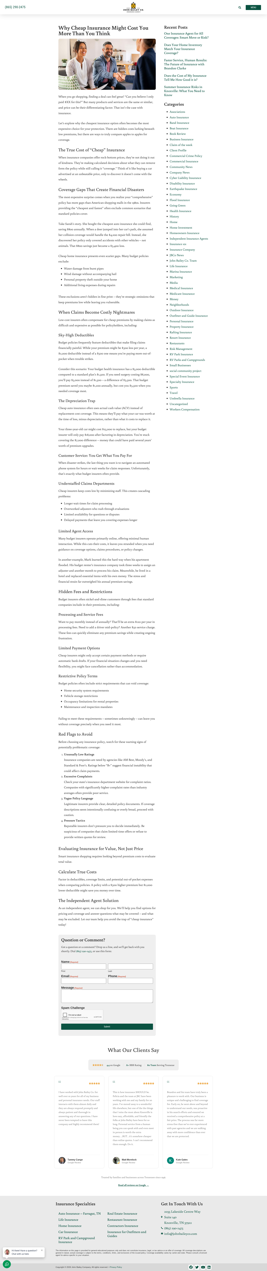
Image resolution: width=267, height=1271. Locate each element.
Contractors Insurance (122, 1225)
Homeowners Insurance (184, 233)
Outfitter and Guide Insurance (189, 316)
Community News (181, 167)
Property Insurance (182, 327)
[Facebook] (191, 1267)
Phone (117, 976)
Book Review (178, 134)
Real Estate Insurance (122, 1213)
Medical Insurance (181, 288)
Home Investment (181, 227)
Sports (174, 387)
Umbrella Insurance (182, 398)
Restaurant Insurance (122, 1219)
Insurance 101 (178, 244)
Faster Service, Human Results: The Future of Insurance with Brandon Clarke (185, 64)
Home (173, 222)
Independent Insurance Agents (189, 238)
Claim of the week (181, 145)
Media (174, 283)
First (63, 971)
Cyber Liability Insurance (185, 178)
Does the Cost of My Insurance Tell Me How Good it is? (185, 77)
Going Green (178, 205)
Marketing (176, 277)
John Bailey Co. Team (183, 260)
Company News (180, 172)
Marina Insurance (181, 271)
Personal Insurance (181, 321)
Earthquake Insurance (183, 189)
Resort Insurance (180, 337)
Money (174, 299)
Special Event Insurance (185, 376)
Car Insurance (68, 1232)
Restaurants (177, 343)
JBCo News (177, 255)
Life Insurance (179, 266)
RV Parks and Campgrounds (187, 360)
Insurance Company (182, 249)
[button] (240, 7)
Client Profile (178, 150)
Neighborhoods (179, 305)
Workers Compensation (185, 409)
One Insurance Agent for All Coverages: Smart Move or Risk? (186, 35)
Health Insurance (180, 211)
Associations (177, 112)
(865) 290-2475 (84, 951)
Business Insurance (181, 139)
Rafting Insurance (181, 332)
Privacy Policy (116, 1267)
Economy (175, 194)
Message (71, 987)
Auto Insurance (179, 117)
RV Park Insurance (181, 354)
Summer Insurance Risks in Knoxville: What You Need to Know (184, 91)
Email (69, 976)
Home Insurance (69, 1225)
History (174, 216)
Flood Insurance (180, 200)
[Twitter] (197, 1267)
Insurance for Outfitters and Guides (126, 1234)
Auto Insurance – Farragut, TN (79, 1213)
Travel (174, 393)
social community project (185, 371)
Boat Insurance (179, 128)
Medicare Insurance (182, 294)
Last (110, 971)
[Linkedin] (209, 1267)
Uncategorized (179, 404)
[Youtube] (203, 1267)
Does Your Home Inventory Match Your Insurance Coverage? (183, 48)
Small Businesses (180, 365)
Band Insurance (179, 123)
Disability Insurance (182, 183)
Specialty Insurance (182, 382)
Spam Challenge (73, 1008)
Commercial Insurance (184, 161)
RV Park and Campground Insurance (76, 1240)
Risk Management (181, 349)
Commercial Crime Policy (186, 156)
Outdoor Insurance (182, 310)
